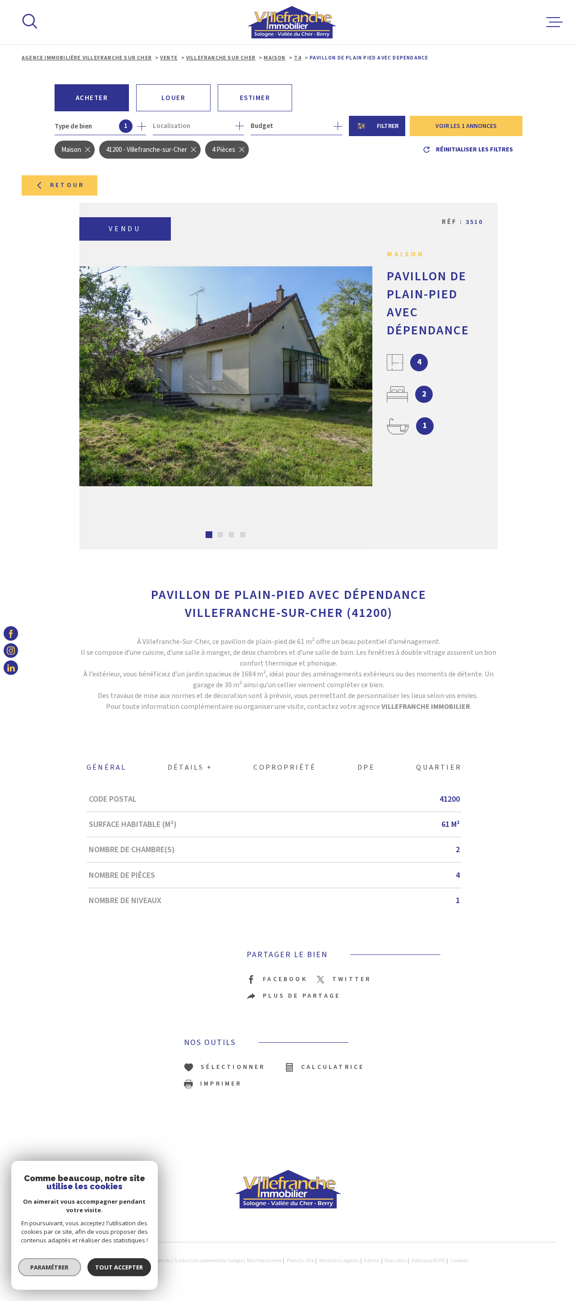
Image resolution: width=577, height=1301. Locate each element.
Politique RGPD (428, 1260)
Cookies (459, 1261)
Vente (169, 58)
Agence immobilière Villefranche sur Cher (87, 58)
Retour (67, 185)
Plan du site (300, 1260)
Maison (274, 58)
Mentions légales (339, 1260)
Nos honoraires (264, 1260)
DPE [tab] (366, 767)
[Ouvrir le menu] (554, 22)
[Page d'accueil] (292, 22)
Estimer (255, 98)
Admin (372, 1260)
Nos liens (395, 1260)
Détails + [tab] (190, 767)
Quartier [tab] (439, 767)
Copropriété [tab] (284, 767)
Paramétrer (50, 1267)
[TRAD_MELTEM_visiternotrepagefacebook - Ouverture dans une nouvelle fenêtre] (11, 633)
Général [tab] (106, 767)
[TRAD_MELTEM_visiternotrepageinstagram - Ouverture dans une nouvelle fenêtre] (11, 651)
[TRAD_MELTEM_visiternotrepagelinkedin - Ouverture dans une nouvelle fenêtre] (11, 668)
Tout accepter (119, 1267)
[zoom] (225, 376)
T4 (297, 58)
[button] (209, 534)
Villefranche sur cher (221, 58)
